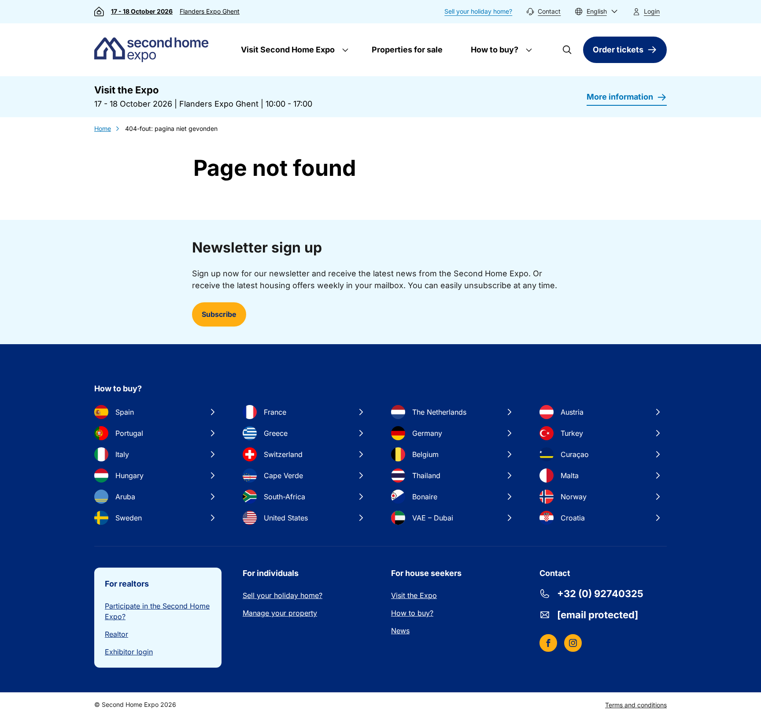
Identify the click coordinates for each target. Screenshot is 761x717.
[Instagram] (573, 643)
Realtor (116, 634)
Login (652, 11)
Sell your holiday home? (478, 11)
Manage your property (280, 613)
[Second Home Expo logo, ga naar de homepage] (153, 49)
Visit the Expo (414, 595)
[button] (596, 11)
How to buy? (494, 49)
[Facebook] (548, 643)
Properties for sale (407, 49)
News (400, 630)
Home (102, 128)
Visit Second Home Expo (287, 49)
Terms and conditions (636, 705)
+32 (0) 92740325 (600, 593)
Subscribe (219, 314)
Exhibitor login (129, 651)
